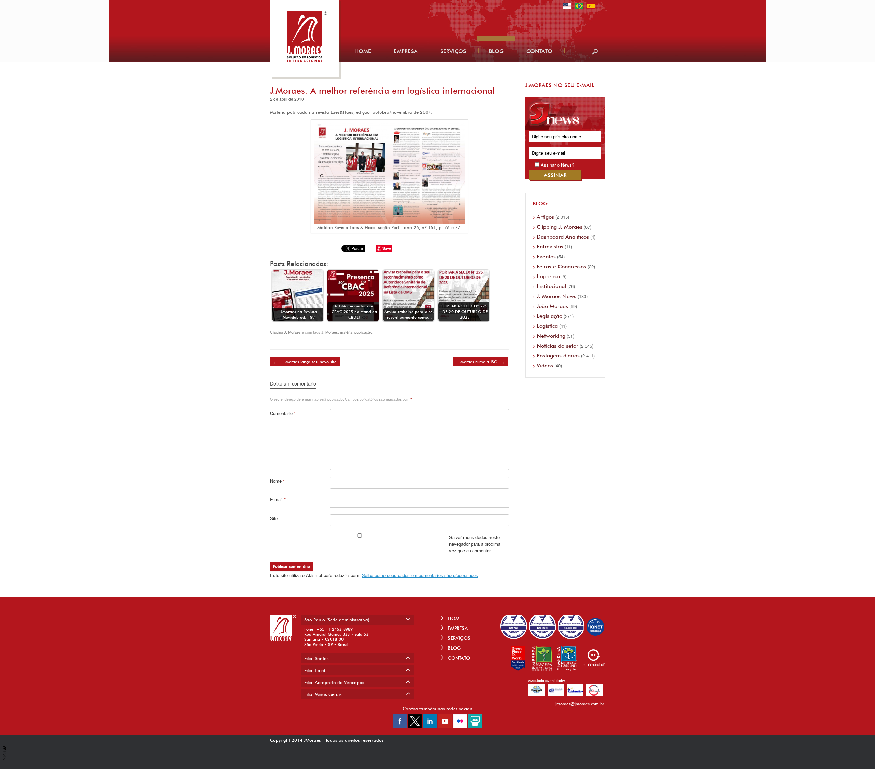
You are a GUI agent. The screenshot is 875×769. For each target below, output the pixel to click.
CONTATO (458, 658)
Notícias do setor (557, 345)
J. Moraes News (556, 296)
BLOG (453, 648)
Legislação (549, 316)
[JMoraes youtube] (445, 726)
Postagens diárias (558, 355)
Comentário (283, 413)
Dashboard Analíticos (563, 236)
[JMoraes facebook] (400, 726)
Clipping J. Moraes (285, 332)
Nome (277, 480)
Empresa (406, 51)
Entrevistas (550, 246)
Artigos (545, 217)
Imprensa (548, 276)
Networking (551, 336)
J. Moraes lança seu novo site (305, 361)
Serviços (453, 51)
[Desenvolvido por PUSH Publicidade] (4, 759)
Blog (496, 51)
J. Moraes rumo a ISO (480, 361)
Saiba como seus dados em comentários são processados (420, 575)
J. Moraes (329, 332)
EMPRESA (457, 628)
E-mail (278, 499)
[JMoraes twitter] (415, 726)
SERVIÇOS (458, 638)
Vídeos (545, 365)
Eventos (546, 256)
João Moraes (552, 306)
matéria (346, 332)
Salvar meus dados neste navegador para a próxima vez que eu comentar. (474, 544)
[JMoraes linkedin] (430, 726)
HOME (454, 618)
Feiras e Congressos (561, 266)
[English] (567, 8)
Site (274, 518)
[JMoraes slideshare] (475, 726)
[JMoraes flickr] (460, 726)
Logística (547, 326)
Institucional (551, 286)
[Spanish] (591, 8)
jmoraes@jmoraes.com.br (579, 703)
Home (362, 51)
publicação (363, 332)
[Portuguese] (579, 8)
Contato (539, 51)
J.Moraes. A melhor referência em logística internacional (382, 90)
